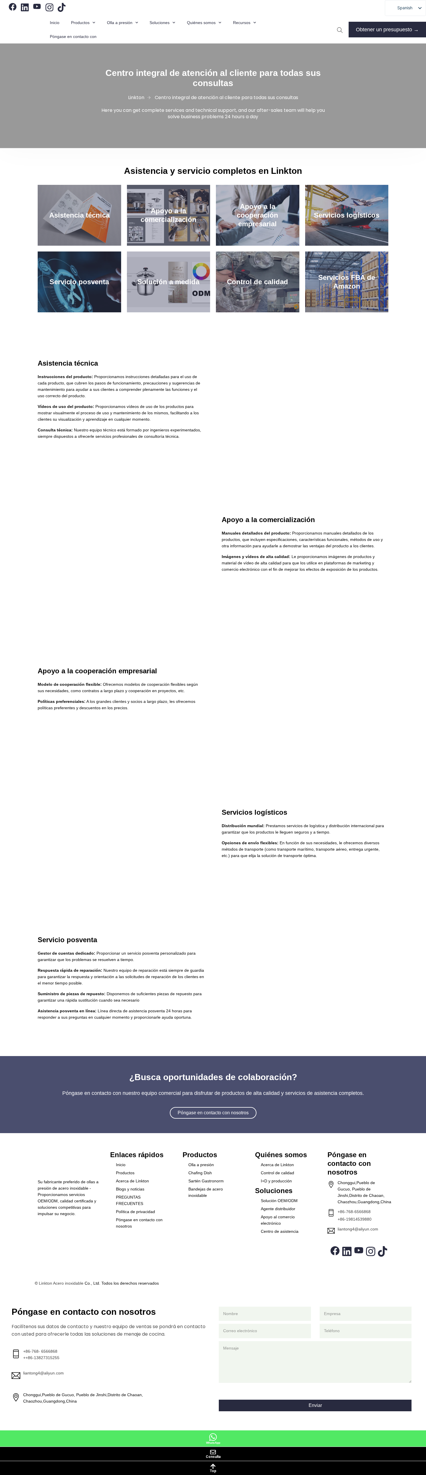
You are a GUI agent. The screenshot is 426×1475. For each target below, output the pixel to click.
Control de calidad (277, 1172)
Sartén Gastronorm (206, 1181)
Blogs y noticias (130, 1189)
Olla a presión (201, 1164)
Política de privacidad (135, 1211)
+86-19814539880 (355, 1219)
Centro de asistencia (279, 1231)
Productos (80, 22)
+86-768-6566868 (354, 1211)
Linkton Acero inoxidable (61, 1283)
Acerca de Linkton (132, 1181)
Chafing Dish (200, 1172)
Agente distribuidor (278, 1208)
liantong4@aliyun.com (358, 1229)
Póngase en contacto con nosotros (139, 1222)
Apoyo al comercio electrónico (278, 1220)
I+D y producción (276, 1181)
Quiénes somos (201, 22)
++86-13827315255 (41, 1357)
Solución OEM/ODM (279, 1200)
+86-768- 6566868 (40, 1351)
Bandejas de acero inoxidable (205, 1192)
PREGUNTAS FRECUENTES (129, 1200)
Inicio (54, 22)
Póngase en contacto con (73, 36)
